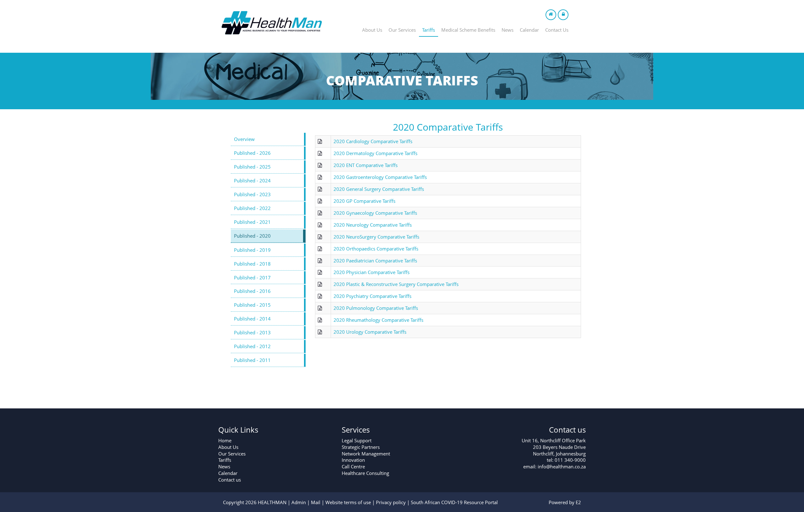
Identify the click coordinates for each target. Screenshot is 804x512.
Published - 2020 (252, 236)
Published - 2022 (252, 208)
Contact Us (556, 30)
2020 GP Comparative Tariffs (364, 201)
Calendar (529, 30)
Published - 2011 (252, 360)
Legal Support (357, 440)
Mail (315, 502)
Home (224, 440)
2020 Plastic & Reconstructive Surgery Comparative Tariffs (396, 284)
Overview (244, 139)
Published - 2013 (252, 332)
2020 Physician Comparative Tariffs (372, 272)
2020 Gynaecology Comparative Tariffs (375, 213)
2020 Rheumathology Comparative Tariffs (378, 320)
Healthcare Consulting (365, 473)
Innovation (353, 460)
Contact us (229, 480)
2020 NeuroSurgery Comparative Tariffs (376, 237)
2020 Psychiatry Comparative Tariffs (372, 296)
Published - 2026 (252, 153)
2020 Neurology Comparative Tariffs (373, 225)
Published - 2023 (252, 194)
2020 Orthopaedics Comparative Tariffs (376, 248)
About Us (372, 30)
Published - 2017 (252, 277)
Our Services (402, 30)
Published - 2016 (252, 291)
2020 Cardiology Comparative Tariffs (373, 141)
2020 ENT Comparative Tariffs (366, 165)
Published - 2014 (252, 318)
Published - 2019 (252, 250)
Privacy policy (391, 502)
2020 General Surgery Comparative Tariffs (379, 189)
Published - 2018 (252, 264)
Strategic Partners (361, 447)
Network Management (366, 453)
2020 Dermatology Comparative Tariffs (375, 153)
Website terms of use (348, 502)
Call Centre (353, 466)
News (507, 30)
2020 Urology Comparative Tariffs (370, 332)
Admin (298, 502)
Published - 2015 (252, 305)
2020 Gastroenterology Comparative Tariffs (380, 177)
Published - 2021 (252, 222)
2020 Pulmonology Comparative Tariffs (376, 308)
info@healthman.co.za (562, 466)
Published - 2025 (252, 167)
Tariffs (428, 30)
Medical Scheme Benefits (468, 30)
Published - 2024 (252, 180)
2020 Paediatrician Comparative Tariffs (375, 260)
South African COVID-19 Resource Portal (454, 502)
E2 (578, 502)
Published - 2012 (252, 346)
